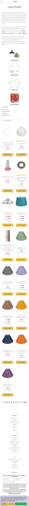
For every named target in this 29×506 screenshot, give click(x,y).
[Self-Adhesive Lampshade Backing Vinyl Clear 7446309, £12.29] (7, 241)
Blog (14, 429)
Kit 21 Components (14, 422)
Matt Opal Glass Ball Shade (21, 144)
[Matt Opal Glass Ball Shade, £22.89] (21, 137)
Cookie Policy (12, 501)
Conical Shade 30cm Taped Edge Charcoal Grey (8, 283)
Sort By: (3, 120)
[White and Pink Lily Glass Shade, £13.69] (7, 171)
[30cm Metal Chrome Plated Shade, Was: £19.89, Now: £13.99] (7, 207)
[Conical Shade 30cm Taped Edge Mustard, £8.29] (21, 310)
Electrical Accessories (14, 447)
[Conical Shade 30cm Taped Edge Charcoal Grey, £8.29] (7, 276)
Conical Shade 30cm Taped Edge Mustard (21, 316)
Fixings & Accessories (14, 442)
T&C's (14, 419)
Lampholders (14, 437)
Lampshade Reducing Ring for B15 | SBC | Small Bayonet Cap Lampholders (21, 179)
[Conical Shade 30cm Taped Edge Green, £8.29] (21, 241)
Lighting (15, 446)
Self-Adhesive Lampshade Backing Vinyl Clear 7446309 (8, 249)
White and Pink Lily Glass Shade (8, 177)
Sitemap (14, 430)
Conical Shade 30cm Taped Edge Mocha (7, 316)
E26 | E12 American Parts (14, 449)
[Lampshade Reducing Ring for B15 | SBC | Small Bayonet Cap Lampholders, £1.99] (21, 171)
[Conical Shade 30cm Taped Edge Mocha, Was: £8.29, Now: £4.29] (7, 310)
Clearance (14, 450)
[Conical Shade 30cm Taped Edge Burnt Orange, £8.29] (21, 344)
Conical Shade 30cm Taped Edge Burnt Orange (21, 352)
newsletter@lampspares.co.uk (14, 493)
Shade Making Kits (5, 115)
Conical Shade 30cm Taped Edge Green (21, 247)
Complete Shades (5, 109)
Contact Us (14, 425)
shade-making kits (22, 33)
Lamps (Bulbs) (14, 444)
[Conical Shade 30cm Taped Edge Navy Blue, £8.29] (7, 344)
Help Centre (14, 452)
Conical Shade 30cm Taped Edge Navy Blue (7, 351)
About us (14, 427)
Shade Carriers (5, 113)
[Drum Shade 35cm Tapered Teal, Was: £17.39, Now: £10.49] (21, 207)
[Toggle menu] (2, 2)
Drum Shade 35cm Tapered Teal (21, 213)
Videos (14, 424)
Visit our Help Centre (14, 421)
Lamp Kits (14, 439)
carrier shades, (10, 33)
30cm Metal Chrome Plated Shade (7, 213)
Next (25, 402)
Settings (4, 504)
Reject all (11, 504)
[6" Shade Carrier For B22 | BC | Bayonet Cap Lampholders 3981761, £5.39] (7, 137)
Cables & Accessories (14, 441)
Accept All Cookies (20, 504)
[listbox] (9, 120)
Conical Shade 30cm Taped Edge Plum (7, 385)
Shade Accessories (6, 111)
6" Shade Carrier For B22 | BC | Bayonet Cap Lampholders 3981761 (8, 144)
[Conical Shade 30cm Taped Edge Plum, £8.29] (7, 378)
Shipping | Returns (14, 417)
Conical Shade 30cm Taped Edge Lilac (21, 282)
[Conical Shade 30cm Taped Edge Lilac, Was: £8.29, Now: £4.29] (21, 276)
